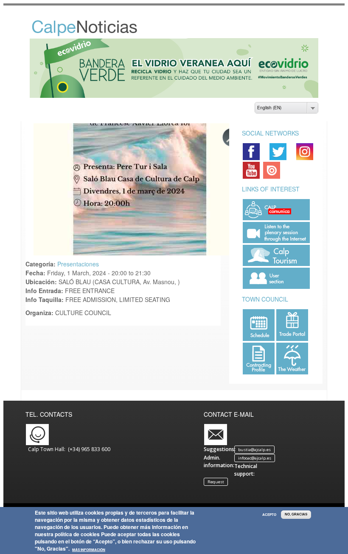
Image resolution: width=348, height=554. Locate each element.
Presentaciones (78, 264)
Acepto (269, 514)
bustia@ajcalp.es (254, 449)
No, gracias (296, 514)
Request (216, 482)
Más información (88, 550)
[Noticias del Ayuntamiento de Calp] (94, 34)
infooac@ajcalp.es (254, 458)
